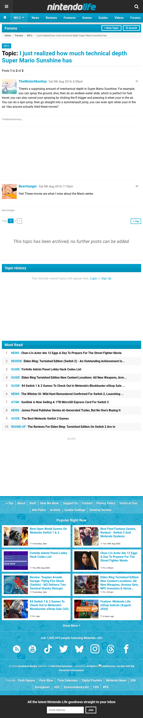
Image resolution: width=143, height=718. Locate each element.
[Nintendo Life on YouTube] (32, 649)
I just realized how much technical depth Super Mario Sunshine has (64, 57)
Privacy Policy (105, 503)
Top (10, 503)
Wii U (29, 35)
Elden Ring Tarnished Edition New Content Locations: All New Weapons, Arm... (69, 377)
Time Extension (67, 680)
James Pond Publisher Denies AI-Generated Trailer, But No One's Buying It (65, 410)
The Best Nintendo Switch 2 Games (40, 418)
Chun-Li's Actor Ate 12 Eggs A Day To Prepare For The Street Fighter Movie (66, 353)
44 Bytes (92, 666)
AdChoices (108, 666)
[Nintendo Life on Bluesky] (79, 649)
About (21, 503)
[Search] (136, 6)
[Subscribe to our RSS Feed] (17, 649)
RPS (106, 687)
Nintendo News (116, 680)
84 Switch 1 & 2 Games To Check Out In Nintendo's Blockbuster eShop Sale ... (68, 386)
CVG (96, 687)
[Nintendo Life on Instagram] (95, 649)
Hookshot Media (27, 666)
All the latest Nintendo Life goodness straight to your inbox (71, 702)
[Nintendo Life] (71, 6)
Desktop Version (101, 510)
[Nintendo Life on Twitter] (64, 649)
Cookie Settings (74, 510)
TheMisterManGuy (33, 81)
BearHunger (28, 186)
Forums (11, 28)
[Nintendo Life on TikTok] (48, 649)
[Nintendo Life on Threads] (110, 649)
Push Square (26, 680)
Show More (71, 625)
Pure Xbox (46, 680)
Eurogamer (42, 687)
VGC (57, 687)
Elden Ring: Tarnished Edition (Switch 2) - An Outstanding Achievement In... (68, 361)
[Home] (5, 17)
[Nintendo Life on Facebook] (126, 649)
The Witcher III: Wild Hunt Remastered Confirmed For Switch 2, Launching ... (67, 394)
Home (8, 35)
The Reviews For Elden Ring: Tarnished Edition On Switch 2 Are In (63, 426)
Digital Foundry (92, 680)
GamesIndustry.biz (76, 687)
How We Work (49, 503)
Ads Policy (39, 510)
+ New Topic (111, 28)
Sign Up (106, 278)
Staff (32, 503)
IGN (133, 680)
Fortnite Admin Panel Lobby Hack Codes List (46, 369)
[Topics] (6, 6)
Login (93, 278)
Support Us (70, 503)
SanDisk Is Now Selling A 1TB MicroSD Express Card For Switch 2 (60, 402)
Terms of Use (128, 503)
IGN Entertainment (61, 666)
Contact (87, 503)
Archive (55, 510)
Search (132, 28)
